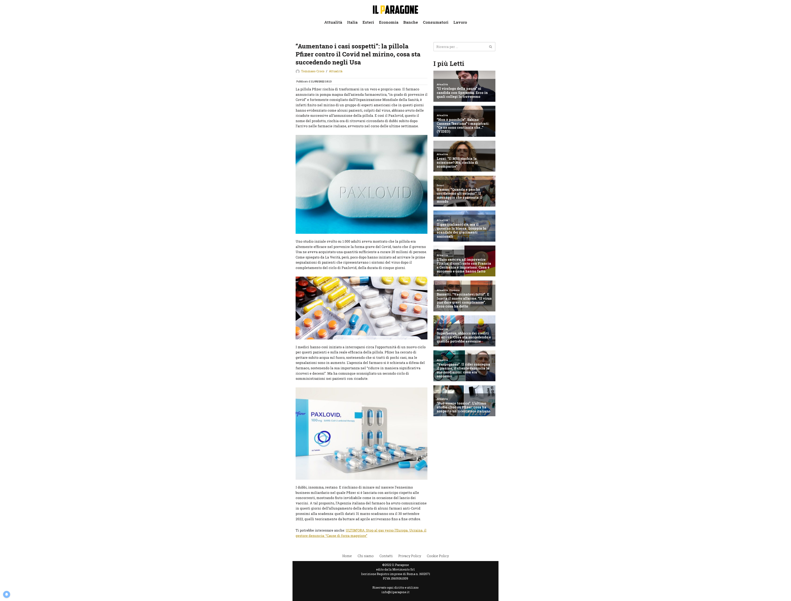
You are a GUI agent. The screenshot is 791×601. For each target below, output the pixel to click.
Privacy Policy (409, 556)
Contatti (386, 556)
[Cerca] (490, 46)
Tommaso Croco (312, 71)
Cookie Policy (438, 556)
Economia (388, 22)
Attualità (333, 22)
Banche (410, 22)
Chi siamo (366, 556)
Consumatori (435, 22)
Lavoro (460, 22)
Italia (352, 22)
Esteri (368, 22)
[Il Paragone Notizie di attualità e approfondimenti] (395, 9)
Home (347, 556)
